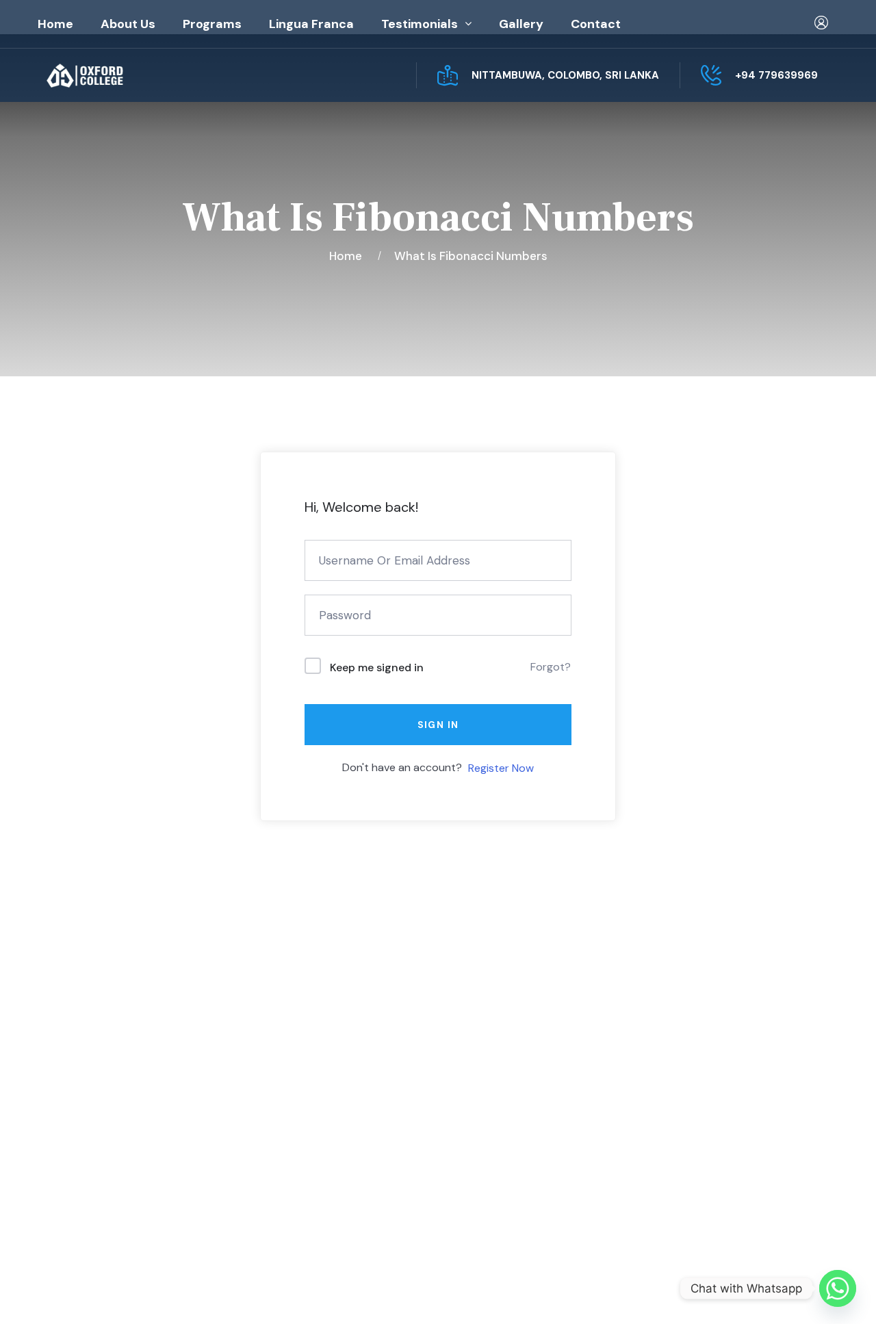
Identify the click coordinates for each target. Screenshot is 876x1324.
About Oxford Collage (322, 1066)
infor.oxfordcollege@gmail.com (737, 1126)
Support (816, 1291)
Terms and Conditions (528, 1121)
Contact (596, 24)
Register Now (501, 768)
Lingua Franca (311, 24)
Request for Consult (119, 1182)
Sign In (438, 724)
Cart (481, 1094)
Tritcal (430, 1291)
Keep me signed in (377, 667)
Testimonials (419, 24)
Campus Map (95, 1153)
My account (500, 1066)
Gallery (521, 24)
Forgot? (550, 667)
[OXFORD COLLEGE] (108, 76)
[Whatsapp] (837, 1288)
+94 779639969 (776, 75)
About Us (128, 24)
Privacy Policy (661, 1291)
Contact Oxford (305, 1121)
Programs (212, 24)
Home (55, 24)
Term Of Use (746, 1291)
